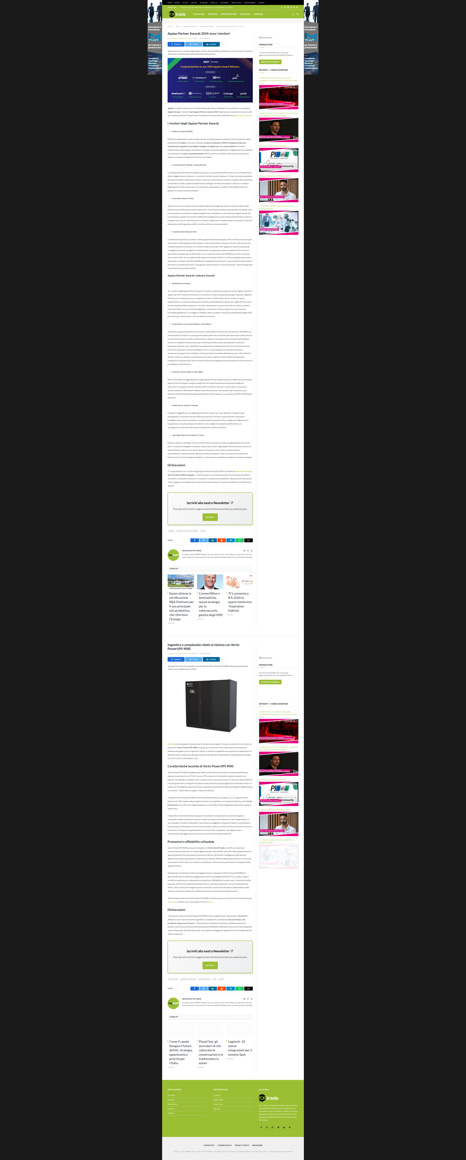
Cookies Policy (218, 1100)
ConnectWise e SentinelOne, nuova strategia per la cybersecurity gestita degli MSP (208, 7)
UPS (214, 979)
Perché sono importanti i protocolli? (272, 146)
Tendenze (258, 14)
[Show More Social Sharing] (222, 44)
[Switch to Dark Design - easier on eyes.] (293, 14)
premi (203, 531)
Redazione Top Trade (178, 38)
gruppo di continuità (188, 979)
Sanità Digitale (224, 2)
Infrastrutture (229, 14)
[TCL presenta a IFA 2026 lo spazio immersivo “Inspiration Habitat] (239, 582)
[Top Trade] (177, 14)
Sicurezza (245, 14)
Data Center (173, 979)
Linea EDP (194, 2)
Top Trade (185, 2)
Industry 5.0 (213, 2)
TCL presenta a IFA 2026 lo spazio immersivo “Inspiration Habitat (240, 601)
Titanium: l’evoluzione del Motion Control (275, 176)
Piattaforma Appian (243, 115)
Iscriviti (210, 517)
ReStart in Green (236, 2)
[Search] (297, 14)
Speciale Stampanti (249, 2)
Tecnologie (198, 14)
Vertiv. (210, 902)
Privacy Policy (218, 1104)
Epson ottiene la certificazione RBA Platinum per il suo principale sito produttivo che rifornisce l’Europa (181, 606)
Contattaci (261, 2)
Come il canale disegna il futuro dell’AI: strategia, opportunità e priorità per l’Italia (181, 1052)
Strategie (213, 14)
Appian (171, 531)
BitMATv (177, 2)
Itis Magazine (204, 2)
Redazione (216, 1109)
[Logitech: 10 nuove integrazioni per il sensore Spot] (239, 1030)
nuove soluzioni (204, 979)
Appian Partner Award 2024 (187, 531)
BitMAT (170, 2)
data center (172, 902)
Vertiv (221, 979)
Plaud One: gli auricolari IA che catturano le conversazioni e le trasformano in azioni (211, 1052)
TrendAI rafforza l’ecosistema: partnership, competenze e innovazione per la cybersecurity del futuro (278, 80)
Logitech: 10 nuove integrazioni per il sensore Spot (240, 1048)
